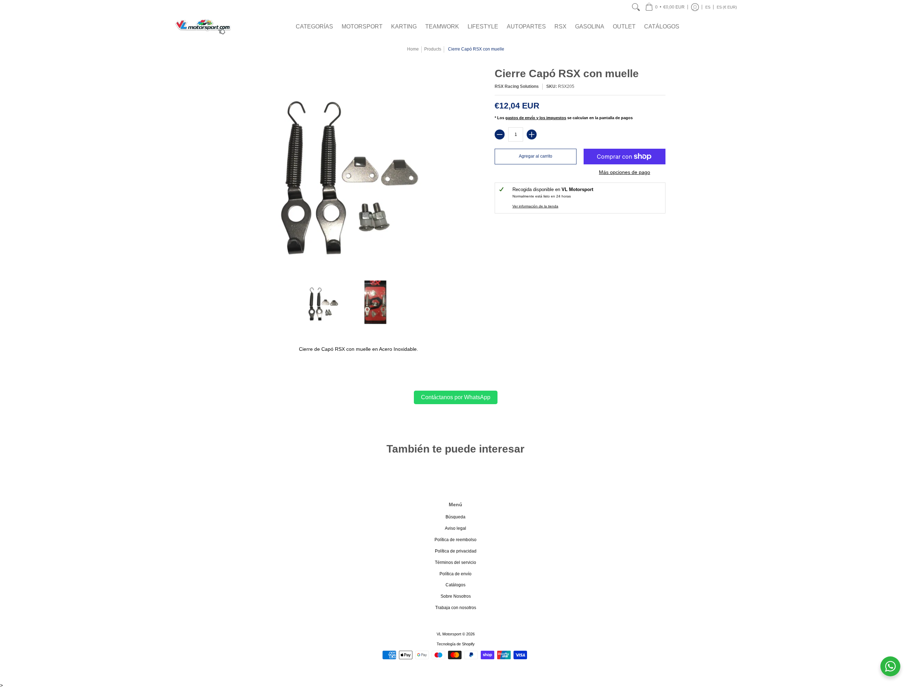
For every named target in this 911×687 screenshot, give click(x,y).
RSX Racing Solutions (517, 86)
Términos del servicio (455, 562)
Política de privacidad (455, 551)
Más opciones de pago (624, 172)
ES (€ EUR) (727, 7)
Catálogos (455, 584)
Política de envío (455, 573)
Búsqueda (455, 516)
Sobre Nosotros (456, 596)
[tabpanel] (455, 348)
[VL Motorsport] (202, 26)
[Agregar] (532, 134)
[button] (665, 7)
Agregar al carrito (535, 156)
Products (432, 49)
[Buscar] (636, 7)
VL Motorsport (449, 634)
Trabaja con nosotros (455, 607)
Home (413, 49)
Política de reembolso (455, 539)
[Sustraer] (500, 134)
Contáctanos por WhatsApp (455, 397)
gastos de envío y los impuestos (535, 118)
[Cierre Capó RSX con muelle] (323, 302)
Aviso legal (455, 528)
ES (707, 7)
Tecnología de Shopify (456, 644)
